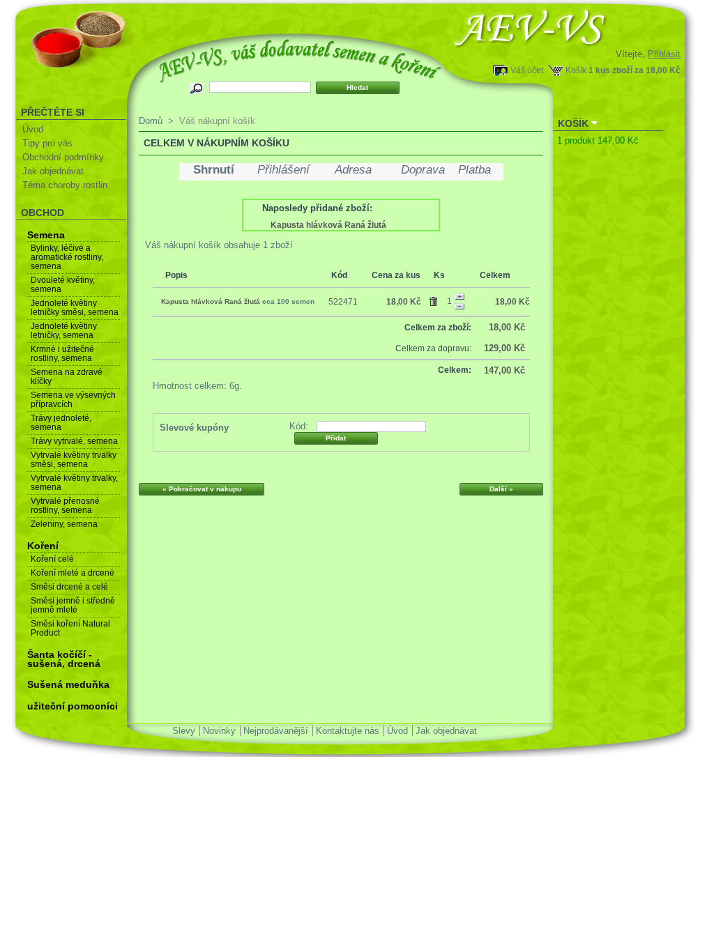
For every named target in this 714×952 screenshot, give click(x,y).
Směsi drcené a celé (69, 587)
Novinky (219, 730)
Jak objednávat (53, 171)
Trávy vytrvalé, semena (74, 441)
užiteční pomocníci (72, 706)
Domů (150, 121)
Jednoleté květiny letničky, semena (64, 330)
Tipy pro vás (47, 143)
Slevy (183, 730)
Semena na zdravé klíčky (66, 376)
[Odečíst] (459, 307)
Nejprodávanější (275, 730)
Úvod (32, 129)
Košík (575, 70)
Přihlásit (664, 54)
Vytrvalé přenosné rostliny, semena (65, 505)
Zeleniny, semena (64, 524)
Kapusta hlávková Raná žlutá (328, 225)
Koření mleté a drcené (72, 573)
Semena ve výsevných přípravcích (73, 399)
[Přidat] (459, 297)
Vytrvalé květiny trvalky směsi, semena (73, 459)
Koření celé (52, 559)
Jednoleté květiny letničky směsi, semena (75, 307)
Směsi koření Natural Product (70, 628)
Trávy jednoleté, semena (61, 422)
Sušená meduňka (68, 684)
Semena (46, 234)
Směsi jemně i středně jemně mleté (73, 605)
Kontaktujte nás (347, 730)
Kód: (298, 426)
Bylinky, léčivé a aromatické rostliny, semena (67, 257)
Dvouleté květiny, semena (63, 284)
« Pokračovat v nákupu (201, 489)
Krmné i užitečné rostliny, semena (62, 353)
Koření (43, 545)
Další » (501, 489)
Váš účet (526, 70)
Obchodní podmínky (63, 157)
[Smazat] (435, 299)
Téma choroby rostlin (64, 185)
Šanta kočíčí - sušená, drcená (63, 659)
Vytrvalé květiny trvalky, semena (74, 482)
